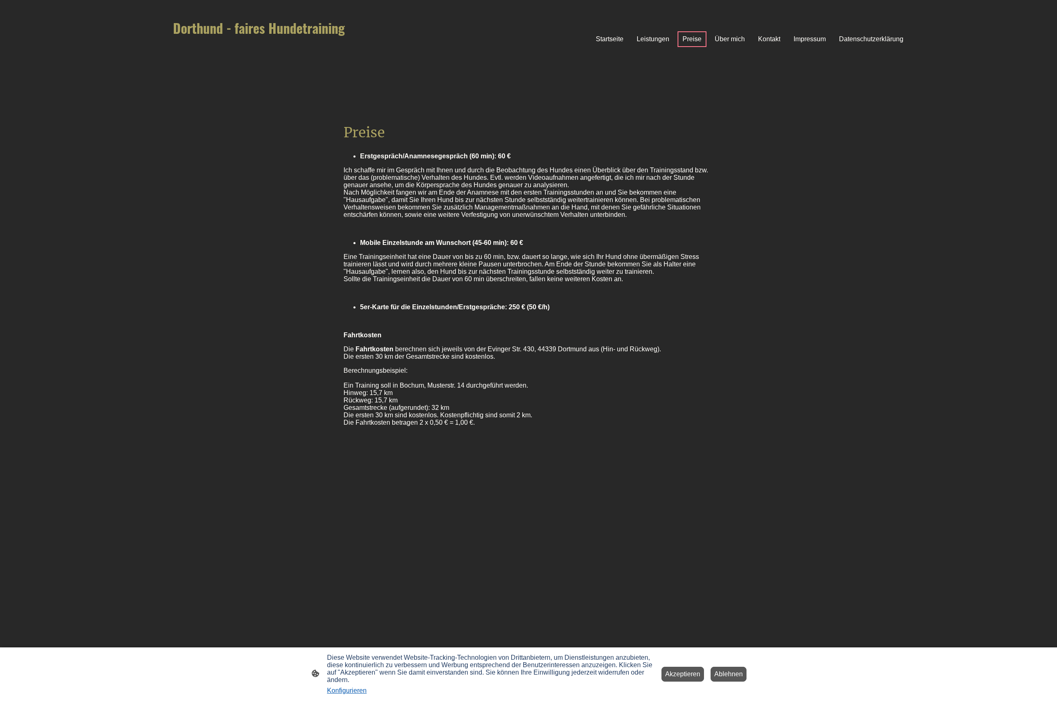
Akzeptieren (682, 673)
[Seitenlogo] (268, 66)
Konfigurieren (347, 690)
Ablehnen (728, 673)
